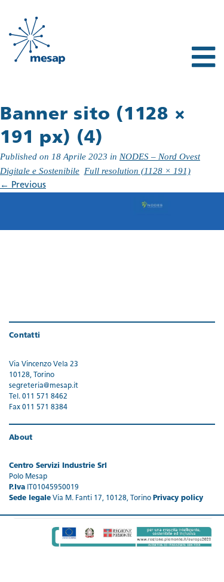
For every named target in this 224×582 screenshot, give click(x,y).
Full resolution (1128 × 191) (137, 171)
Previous (23, 185)
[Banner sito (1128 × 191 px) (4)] (112, 211)
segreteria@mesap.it (43, 386)
